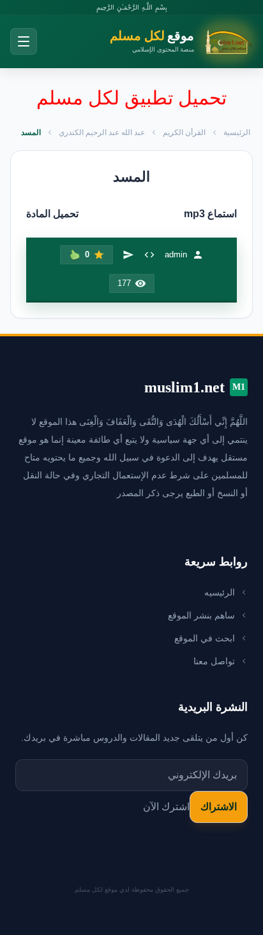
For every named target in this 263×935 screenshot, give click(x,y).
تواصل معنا (214, 661)
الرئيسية (236, 132)
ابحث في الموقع (204, 638)
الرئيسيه (219, 592)
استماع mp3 (210, 213)
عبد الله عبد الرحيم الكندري (102, 132)
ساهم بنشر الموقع (201, 615)
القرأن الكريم (184, 132)
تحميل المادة (52, 213)
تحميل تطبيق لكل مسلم (131, 97)
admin (176, 254)
